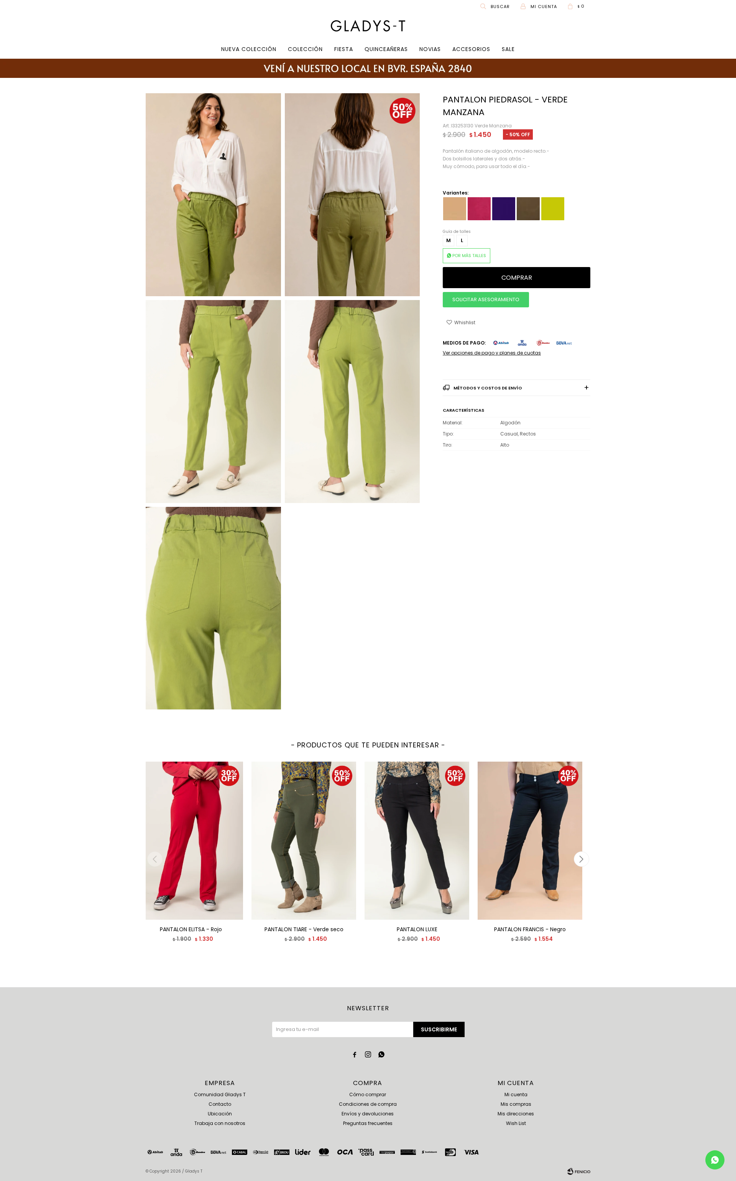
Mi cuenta (515, 1094)
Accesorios (471, 49)
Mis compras (516, 1104)
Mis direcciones (516, 1113)
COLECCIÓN (305, 49)
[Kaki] (454, 208)
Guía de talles (457, 231)
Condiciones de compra (368, 1104)
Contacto (220, 1104)
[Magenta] (479, 208)
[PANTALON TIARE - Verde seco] (303, 840)
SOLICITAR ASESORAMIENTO (485, 299)
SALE (508, 49)
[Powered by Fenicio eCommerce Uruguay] (578, 1171)
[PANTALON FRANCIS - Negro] (530, 840)
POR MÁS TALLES (469, 255)
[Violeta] (503, 208)
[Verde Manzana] (552, 208)
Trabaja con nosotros (219, 1123)
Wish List (516, 1123)
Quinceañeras (386, 49)
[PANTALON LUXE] (417, 840)
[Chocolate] (528, 208)
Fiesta (343, 49)
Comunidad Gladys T (220, 1094)
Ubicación (220, 1113)
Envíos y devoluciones (368, 1113)
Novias (430, 49)
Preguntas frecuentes (368, 1123)
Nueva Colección (248, 49)
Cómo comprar (367, 1094)
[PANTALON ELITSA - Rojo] (190, 840)
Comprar (516, 277)
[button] (496, 6)
